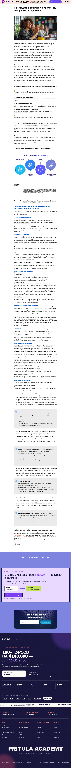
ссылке (17, 539)
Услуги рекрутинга (41, 735)
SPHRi (20, 735)
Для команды (40, 727)
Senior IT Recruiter (6, 735)
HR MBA (43, 1)
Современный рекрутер (8, 732)
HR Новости (57, 732)
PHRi (20, 732)
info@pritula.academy (63, 762)
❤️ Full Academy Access (36, 2)
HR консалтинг (40, 732)
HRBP (3, 730)
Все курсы (4, 737)
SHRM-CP (21, 737)
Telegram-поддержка (9, 714)
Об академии (57, 725)
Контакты (56, 737)
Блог (38, 1)
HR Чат (55, 730)
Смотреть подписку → (13, 595)
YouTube (56, 735)
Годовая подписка (41, 725)
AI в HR (21, 725)
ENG (68, 1)
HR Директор (5, 725)
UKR (65, 1)
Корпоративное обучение (43, 730)
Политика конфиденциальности (50, 762)
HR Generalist (5, 727)
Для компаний (31, 714)
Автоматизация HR (24, 730)
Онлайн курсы (20, 1)
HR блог (56, 727)
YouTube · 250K (53, 714)
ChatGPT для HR (23, 727)
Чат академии (24, 2)
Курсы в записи (30, 1)
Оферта (39, 762)
